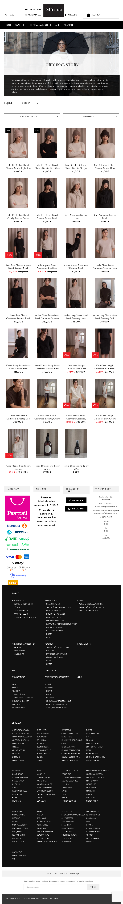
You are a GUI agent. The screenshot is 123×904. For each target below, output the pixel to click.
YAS (13, 859)
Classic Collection (71, 750)
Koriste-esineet (53, 617)
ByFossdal (66, 730)
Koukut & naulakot (55, 614)
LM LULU (65, 784)
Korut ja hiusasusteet (56, 704)
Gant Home (17, 774)
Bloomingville (44, 750)
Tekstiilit (49, 644)
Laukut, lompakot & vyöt (56, 708)
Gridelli (16, 784)
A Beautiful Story (20, 730)
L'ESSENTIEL (67, 774)
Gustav (15, 787)
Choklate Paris (68, 747)
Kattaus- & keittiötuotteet (91, 607)
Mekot (15, 688)
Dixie (88, 737)
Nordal (16, 821)
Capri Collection (70, 733)
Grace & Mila (18, 781)
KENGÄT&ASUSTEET (40, 25)
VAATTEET (20, 25)
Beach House (43, 733)
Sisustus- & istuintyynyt (57, 647)
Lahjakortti (50, 670)
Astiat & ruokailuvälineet (91, 604)
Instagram (77, 508)
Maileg (65, 797)
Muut (48, 637)
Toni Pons (66, 841)
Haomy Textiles (19, 791)
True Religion (92, 811)
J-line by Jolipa (43, 777)
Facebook (77, 500)
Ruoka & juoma (84, 644)
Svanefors (67, 831)
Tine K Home (67, 838)
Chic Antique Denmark (72, 740)
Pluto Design (18, 835)
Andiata (15, 747)
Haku (11, 15)
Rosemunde (42, 825)
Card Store (67, 737)
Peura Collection (20, 828)
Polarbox (16, 838)
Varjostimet (19, 651)
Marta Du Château (94, 774)
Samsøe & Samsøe (45, 831)
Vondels (90, 841)
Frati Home (17, 771)
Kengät (48, 684)
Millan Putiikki (33, 9)
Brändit (68, 25)
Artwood (16, 753)
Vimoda (89, 835)
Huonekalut (18, 600)
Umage (89, 825)
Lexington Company (71, 777)
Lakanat (50, 651)
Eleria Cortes (92, 743)
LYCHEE (65, 794)
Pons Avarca (18, 841)
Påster (40, 815)
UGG (88, 821)
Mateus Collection (95, 777)
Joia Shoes (42, 781)
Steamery (66, 825)
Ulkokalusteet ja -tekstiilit (26, 617)
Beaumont (42, 737)
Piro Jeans (17, 831)
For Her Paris (92, 760)
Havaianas (17, 794)
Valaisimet (19, 647)
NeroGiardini (92, 801)
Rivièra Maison (44, 821)
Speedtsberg (67, 818)
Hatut (49, 694)
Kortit (49, 634)
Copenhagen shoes (71, 753)
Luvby (64, 791)
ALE (57, 25)
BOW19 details (43, 753)
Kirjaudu (72, 15)
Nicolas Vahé (18, 815)
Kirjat (14, 670)
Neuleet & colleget (23, 698)
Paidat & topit (20, 694)
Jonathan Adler (44, 784)
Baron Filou (18, 760)
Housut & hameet (20, 701)
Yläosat (16, 691)
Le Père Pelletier (70, 771)
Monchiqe (91, 784)
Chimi (64, 743)
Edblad (89, 740)
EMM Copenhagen (94, 747)
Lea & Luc (41, 801)
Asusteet (49, 688)
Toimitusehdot (31, 899)
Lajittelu (8, 103)
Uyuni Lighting (93, 831)
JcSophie (41, 774)
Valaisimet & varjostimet (23, 644)
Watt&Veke (17, 852)
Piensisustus (51, 600)
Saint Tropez (43, 828)
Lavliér (40, 797)
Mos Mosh (91, 787)
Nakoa (89, 794)
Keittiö (80, 600)
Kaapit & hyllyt (21, 614)
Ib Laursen (17, 801)
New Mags (17, 811)
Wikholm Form (19, 855)
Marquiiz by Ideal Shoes (97, 771)
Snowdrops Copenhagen (74, 815)
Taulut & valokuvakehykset (59, 607)
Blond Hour (43, 747)
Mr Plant (90, 791)
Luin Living (67, 787)
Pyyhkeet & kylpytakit (56, 654)
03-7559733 (108, 504)
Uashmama (91, 818)
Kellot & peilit (53, 604)
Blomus (40, 743)
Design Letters (93, 733)
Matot (49, 664)
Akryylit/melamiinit (88, 610)
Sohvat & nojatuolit (23, 604)
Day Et (89, 730)
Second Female (44, 838)
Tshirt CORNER (93, 815)
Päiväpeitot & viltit (55, 657)
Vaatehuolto (18, 708)
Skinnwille (67, 811)
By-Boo (40, 760)
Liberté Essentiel (70, 781)
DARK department (70, 760)
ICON (39, 771)
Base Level (42, 730)
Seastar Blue (43, 835)
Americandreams (20, 740)
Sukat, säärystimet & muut (58, 701)
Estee (88, 750)
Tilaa (93, 887)
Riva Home (41, 818)
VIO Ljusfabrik (92, 838)
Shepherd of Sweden (47, 841)
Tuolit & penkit (21, 610)
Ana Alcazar (18, 743)
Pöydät (17, 607)
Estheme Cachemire (95, 757)
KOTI (8, 25)
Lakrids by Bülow (45, 791)
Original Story (19, 825)
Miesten (16, 704)
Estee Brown (92, 753)
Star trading (68, 821)
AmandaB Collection (22, 737)
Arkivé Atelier (18, 750)
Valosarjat (19, 654)
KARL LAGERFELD (44, 787)
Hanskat (50, 698)
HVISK (14, 797)
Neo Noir (90, 797)
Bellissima (41, 740)
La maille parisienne (46, 794)
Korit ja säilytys (53, 610)
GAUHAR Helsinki (20, 777)
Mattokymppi (92, 781)
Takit (14, 684)
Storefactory (68, 828)
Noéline (16, 818)
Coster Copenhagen (71, 757)
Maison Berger (69, 801)
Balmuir (16, 757)
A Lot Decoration (20, 733)
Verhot (49, 661)
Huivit (49, 691)
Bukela (40, 757)
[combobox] (28, 103)
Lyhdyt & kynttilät (55, 621)
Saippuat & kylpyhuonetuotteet (61, 624)
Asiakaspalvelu (33, 15)
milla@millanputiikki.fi (109, 506)
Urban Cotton (93, 828)
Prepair (40, 811)
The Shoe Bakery (69, 835)
